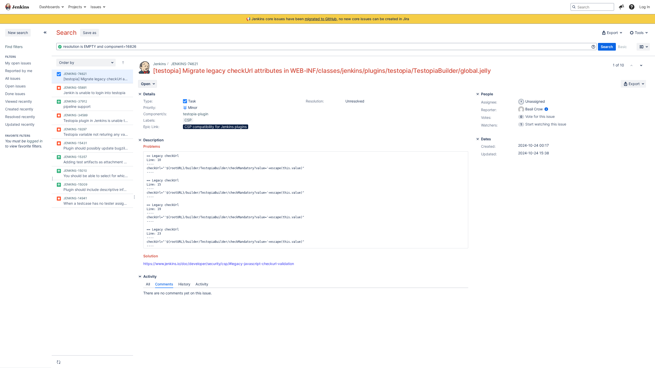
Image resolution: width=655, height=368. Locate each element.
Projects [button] (75, 7)
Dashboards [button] (49, 7)
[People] (477, 94)
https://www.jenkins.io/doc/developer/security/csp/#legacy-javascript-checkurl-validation (218, 263)
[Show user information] (546, 109)
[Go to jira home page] (17, 7)
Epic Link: (151, 126)
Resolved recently (20, 116)
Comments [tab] (164, 284)
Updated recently (20, 124)
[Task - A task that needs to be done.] (185, 101)
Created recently (19, 109)
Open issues (15, 86)
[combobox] (326, 46)
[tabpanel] (305, 292)
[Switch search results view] (643, 47)
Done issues (15, 93)
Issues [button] (96, 7)
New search (18, 32)
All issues (12, 78)
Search (607, 46)
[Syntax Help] (593, 46)
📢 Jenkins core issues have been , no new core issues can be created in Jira (327, 19)
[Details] (140, 94)
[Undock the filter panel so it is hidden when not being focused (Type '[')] (45, 32)
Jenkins (159, 64)
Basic (622, 46)
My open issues (18, 63)
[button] (621, 7)
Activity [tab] (201, 284)
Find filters (14, 46)
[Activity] (140, 276)
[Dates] (477, 139)
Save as (89, 32)
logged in (34, 141)
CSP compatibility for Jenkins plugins (215, 126)
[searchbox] (592, 6)
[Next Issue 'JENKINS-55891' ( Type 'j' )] (641, 65)
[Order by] (123, 62)
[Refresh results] (58, 362)
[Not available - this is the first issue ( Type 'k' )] (631, 65)
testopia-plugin (195, 114)
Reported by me (18, 70)
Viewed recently (18, 101)
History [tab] (184, 284)
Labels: (149, 120)
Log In (644, 7)
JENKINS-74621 (184, 64)
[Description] (140, 140)
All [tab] (148, 284)
